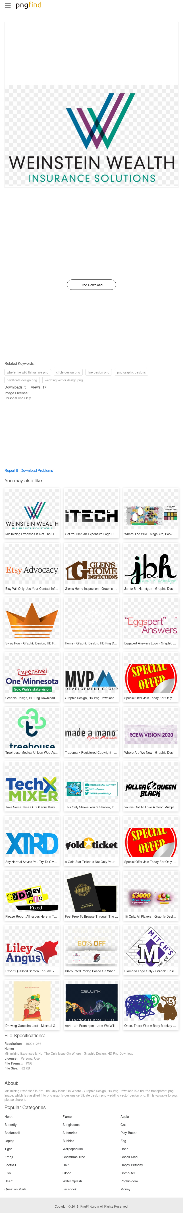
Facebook (69, 1189)
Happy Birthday (132, 1164)
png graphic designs (131, 372)
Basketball (12, 1132)
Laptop (9, 1140)
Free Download (91, 284)
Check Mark (130, 1156)
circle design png (68, 372)
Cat (123, 1124)
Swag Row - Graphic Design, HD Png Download (39, 643)
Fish (7, 1172)
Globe (66, 1172)
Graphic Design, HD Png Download (30, 698)
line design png (98, 372)
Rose (124, 1148)
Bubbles (68, 1140)
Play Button (129, 1132)
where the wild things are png (27, 372)
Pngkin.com (129, 1181)
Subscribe (69, 1132)
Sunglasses (71, 1124)
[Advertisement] (91, 53)
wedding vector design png (64, 380)
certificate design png (22, 380)
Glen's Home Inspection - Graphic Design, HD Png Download (108, 588)
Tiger (8, 1148)
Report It (11, 470)
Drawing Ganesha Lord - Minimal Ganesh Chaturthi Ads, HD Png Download (58, 1025)
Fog (123, 1140)
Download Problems (37, 470)
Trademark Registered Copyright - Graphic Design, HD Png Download (114, 752)
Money (126, 1189)
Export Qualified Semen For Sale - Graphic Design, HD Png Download (54, 971)
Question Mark (15, 1189)
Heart (8, 1116)
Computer (128, 1172)
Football (10, 1164)
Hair (65, 1164)
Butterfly (10, 1124)
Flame (67, 1116)
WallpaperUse (72, 1148)
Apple (125, 1116)
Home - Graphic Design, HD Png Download (95, 643)
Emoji (8, 1156)
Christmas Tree (73, 1156)
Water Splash (72, 1181)
